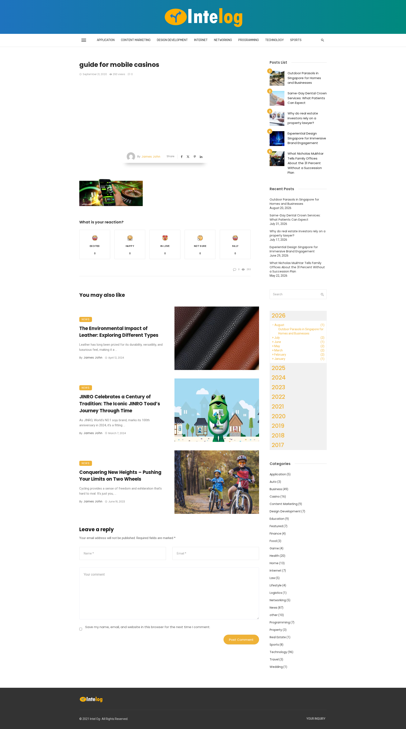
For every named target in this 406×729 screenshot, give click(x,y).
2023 (278, 387)
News (86, 319)
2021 (278, 406)
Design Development (172, 40)
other (274, 615)
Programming (248, 40)
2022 (278, 397)
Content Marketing (136, 40)
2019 (278, 426)
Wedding (276, 667)
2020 (279, 416)
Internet (201, 40)
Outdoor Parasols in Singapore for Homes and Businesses (304, 78)
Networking (223, 40)
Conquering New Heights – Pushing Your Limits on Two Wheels (120, 476)
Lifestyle (276, 585)
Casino (275, 496)
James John (150, 156)
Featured (276, 526)
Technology (274, 40)
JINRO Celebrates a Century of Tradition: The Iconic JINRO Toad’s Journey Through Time (119, 403)
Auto (273, 482)
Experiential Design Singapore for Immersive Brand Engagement (307, 138)
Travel (274, 659)
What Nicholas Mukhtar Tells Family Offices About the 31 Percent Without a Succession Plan (306, 163)
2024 (279, 377)
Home (274, 563)
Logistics (276, 593)
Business (276, 489)
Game (274, 548)
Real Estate (278, 637)
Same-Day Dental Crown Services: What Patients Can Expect (307, 98)
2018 (278, 435)
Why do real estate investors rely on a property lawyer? (303, 118)
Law (272, 578)
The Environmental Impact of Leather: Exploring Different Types (118, 332)
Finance (275, 533)
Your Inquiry (315, 719)
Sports (296, 40)
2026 (279, 315)
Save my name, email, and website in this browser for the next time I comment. (147, 627)
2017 (278, 445)
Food (273, 541)
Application (106, 40)
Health (274, 556)
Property (276, 630)
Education (277, 519)
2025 (278, 368)
